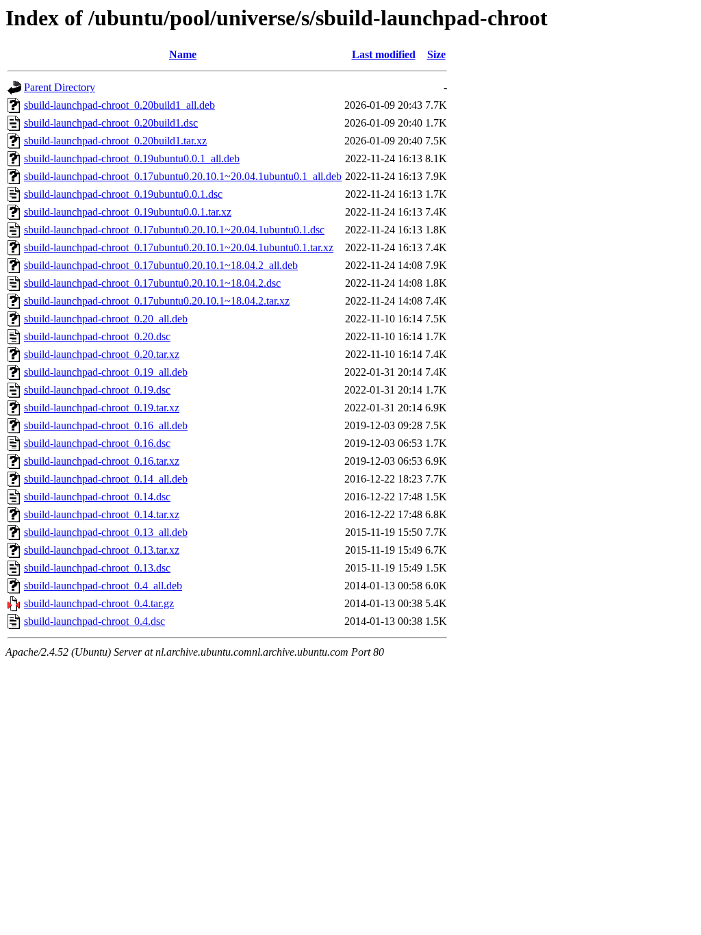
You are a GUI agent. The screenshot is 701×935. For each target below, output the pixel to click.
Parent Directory (59, 87)
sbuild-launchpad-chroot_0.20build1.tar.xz (115, 140)
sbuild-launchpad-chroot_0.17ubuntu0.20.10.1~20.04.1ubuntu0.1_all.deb (183, 176)
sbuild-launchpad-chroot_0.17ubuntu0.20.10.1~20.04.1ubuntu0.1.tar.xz (178, 247)
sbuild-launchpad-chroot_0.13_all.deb (106, 532)
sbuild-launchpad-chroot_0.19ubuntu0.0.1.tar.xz (127, 212)
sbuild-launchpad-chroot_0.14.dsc (97, 496)
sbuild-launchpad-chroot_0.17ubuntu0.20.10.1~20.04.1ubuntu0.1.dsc (174, 229)
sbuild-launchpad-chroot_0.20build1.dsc (111, 123)
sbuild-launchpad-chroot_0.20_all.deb (106, 318)
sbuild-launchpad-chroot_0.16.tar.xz (101, 461)
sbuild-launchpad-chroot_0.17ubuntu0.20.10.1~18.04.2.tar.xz (157, 301)
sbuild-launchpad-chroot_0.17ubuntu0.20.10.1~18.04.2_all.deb (161, 265)
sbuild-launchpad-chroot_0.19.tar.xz (101, 407)
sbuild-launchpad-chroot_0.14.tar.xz (101, 514)
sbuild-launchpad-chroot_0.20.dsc (97, 336)
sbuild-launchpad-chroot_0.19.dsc (97, 390)
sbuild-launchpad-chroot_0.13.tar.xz (101, 550)
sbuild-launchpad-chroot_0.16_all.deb (106, 425)
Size (436, 54)
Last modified (384, 54)
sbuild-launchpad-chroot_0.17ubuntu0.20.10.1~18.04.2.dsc (152, 283)
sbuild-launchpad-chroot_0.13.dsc (97, 568)
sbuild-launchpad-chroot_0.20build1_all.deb (119, 105)
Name (182, 54)
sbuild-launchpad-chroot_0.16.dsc (97, 443)
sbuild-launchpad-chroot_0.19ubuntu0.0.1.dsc (123, 194)
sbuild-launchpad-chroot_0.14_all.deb (106, 479)
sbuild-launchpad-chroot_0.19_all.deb (106, 372)
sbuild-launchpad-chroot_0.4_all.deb (103, 585)
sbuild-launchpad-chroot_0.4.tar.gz (99, 603)
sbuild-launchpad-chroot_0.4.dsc (94, 621)
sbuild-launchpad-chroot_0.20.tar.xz (101, 354)
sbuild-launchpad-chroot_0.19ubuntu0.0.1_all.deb (132, 158)
